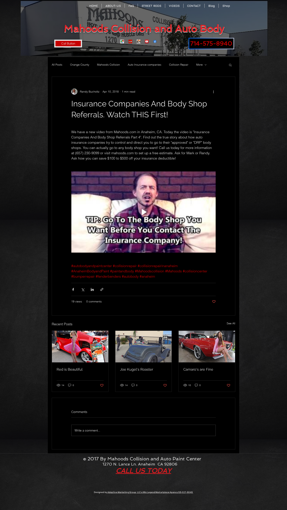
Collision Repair (178, 64)
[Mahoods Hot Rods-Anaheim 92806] (138, 41)
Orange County (79, 64)
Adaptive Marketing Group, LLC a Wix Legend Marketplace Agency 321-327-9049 (150, 492)
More (199, 64)
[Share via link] (102, 289)
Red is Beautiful (70, 369)
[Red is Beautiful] (80, 346)
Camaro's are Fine (198, 369)
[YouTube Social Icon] (147, 41)
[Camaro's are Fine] (207, 346)
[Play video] (143, 212)
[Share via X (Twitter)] (83, 289)
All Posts (57, 64)
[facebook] (155, 41)
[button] (230, 64)
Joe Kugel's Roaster (136, 369)
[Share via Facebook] (73, 289)
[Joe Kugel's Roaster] (143, 346)
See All (231, 323)
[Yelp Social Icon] (130, 41)
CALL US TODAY (143, 470)
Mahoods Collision (108, 64)
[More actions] (213, 91)
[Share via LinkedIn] (92, 289)
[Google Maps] (122, 41)
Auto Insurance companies (144, 64)
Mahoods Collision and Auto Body (144, 28)
